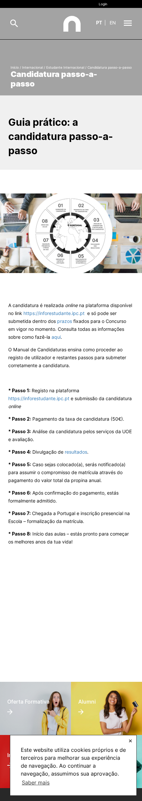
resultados (76, 452)
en (113, 22)
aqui (56, 337)
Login (103, 4)
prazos (64, 321)
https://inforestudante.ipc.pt (38, 398)
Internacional (32, 67)
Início (15, 67)
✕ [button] (130, 741)
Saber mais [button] (36, 782)
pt (99, 22)
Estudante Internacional (65, 67)
